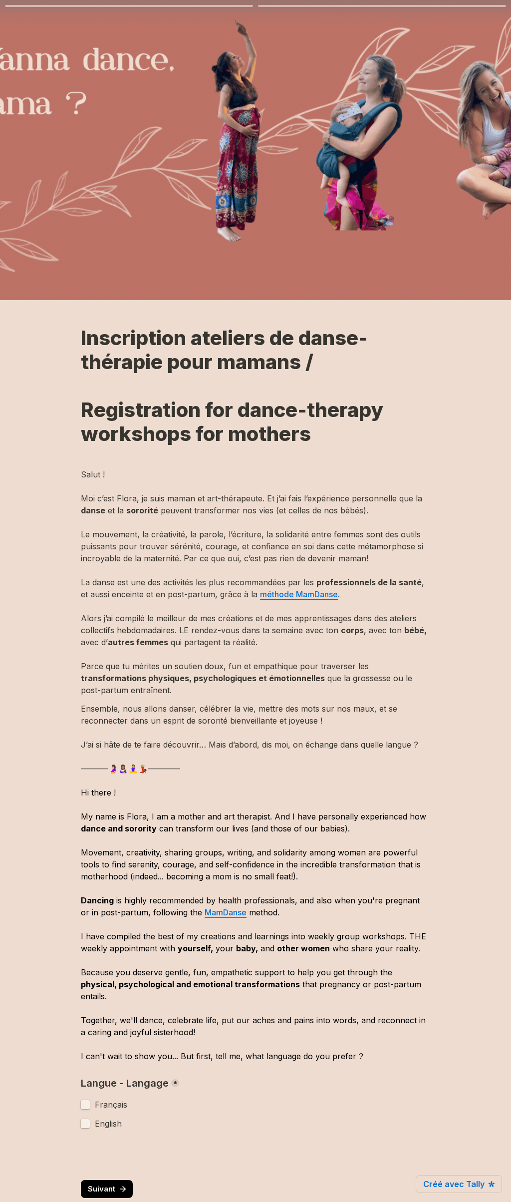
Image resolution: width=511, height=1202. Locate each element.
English (108, 1123)
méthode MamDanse (299, 594)
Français (111, 1104)
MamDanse (226, 912)
